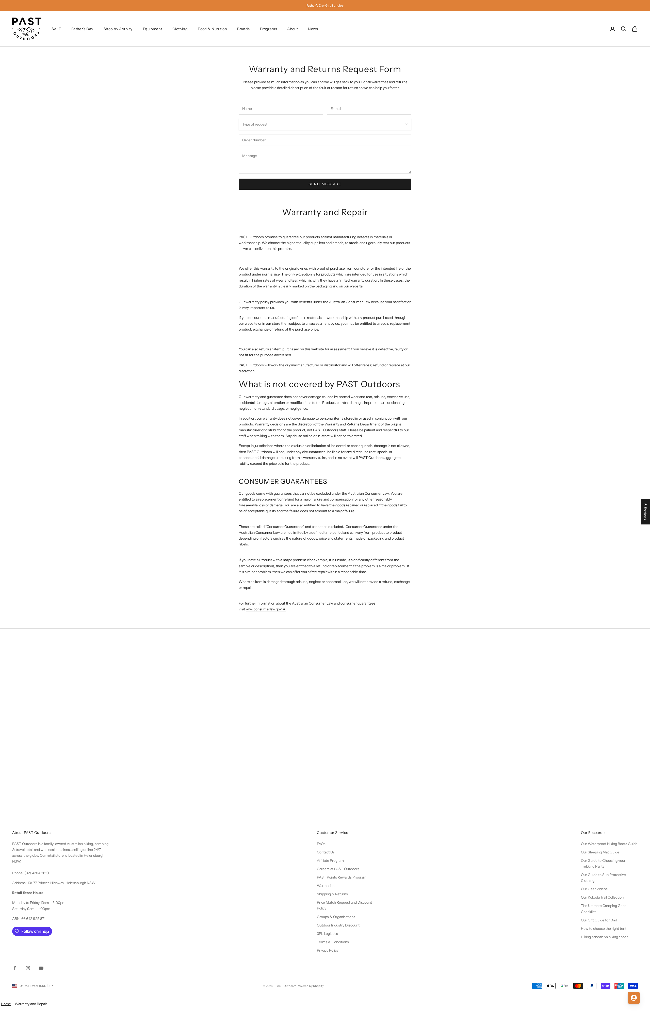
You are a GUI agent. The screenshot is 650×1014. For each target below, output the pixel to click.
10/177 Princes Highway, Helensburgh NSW (61, 883)
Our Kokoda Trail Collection (602, 897)
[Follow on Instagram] (27, 968)
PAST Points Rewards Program (341, 877)
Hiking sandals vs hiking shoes (604, 937)
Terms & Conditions (333, 942)
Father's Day (82, 29)
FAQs (321, 843)
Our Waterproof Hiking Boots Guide (609, 843)
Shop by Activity (118, 29)
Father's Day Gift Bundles (325, 5)
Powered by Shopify (310, 986)
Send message (325, 184)
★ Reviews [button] (645, 511)
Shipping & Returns (332, 894)
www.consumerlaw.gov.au (266, 609)
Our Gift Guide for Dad (599, 920)
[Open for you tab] (634, 998)
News (313, 29)
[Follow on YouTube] (41, 968)
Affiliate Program (330, 860)
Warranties (325, 885)
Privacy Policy (327, 950)
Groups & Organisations (336, 917)
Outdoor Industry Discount (338, 925)
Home (6, 1004)
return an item (270, 349)
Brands (243, 29)
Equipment (152, 29)
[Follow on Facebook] (14, 968)
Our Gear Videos (594, 889)
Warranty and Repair (31, 1004)
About (292, 29)
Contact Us (326, 852)
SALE (56, 29)
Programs (268, 29)
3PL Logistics (327, 933)
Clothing (180, 29)
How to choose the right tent (603, 928)
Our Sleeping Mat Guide (600, 852)
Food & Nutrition (212, 29)
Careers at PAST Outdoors (338, 869)
